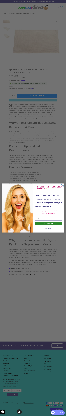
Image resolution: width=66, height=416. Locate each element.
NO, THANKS (49, 228)
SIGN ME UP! (48, 224)
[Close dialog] (62, 185)
